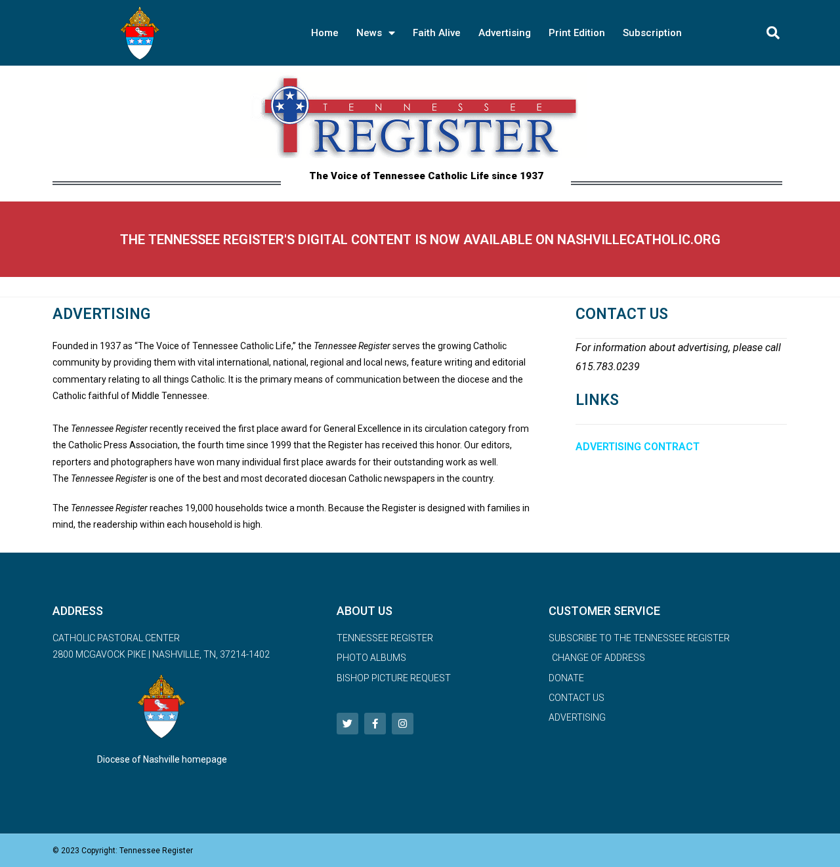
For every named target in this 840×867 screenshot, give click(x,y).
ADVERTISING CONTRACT (638, 446)
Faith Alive (437, 33)
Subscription (652, 33)
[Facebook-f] (375, 723)
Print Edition (577, 33)
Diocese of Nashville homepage (162, 759)
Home (325, 33)
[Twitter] (347, 723)
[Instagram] (402, 723)
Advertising (504, 33)
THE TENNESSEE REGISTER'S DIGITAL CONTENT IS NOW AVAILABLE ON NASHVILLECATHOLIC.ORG (420, 239)
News (369, 33)
